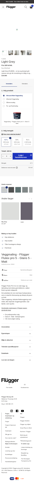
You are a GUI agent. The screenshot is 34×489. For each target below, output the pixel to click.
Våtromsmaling (10, 102)
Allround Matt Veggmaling (14, 95)
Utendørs (25, 83)
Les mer (4, 75)
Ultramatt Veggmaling (12, 99)
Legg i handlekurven (21, 156)
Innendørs (9, 83)
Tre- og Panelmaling (12, 106)
